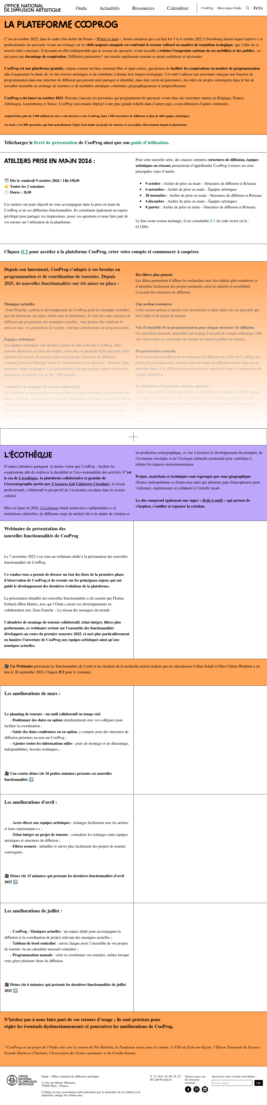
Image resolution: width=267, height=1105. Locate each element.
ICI (212, 220)
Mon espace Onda (229, 8)
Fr (256, 8)
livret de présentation (55, 142)
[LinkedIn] (205, 1089)
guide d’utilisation (149, 142)
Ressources (143, 8)
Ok (258, 1083)
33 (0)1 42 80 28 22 (167, 1076)
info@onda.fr (163, 1079)
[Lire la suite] (133, 436)
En (261, 7)
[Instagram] (196, 1089)
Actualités (109, 8)
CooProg (207, 8)
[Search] (247, 8)
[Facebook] (188, 1089)
